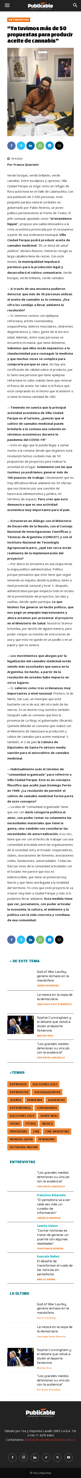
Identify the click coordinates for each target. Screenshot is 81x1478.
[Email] (59, 146)
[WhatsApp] (40, 146)
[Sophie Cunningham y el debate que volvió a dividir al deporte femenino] (20, 1025)
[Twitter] (21, 146)
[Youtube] (68, 1457)
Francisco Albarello (51, 1195)
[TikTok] (46, 1457)
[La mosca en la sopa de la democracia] (20, 1002)
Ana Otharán (46, 1279)
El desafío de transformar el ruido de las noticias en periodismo (55, 1267)
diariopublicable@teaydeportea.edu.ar (50, 1440)
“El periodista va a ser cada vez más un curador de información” (53, 1206)
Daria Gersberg (48, 985)
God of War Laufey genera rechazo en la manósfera (53, 976)
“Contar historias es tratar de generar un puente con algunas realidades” (53, 1237)
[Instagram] (24, 1457)
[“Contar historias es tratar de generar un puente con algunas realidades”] (20, 1233)
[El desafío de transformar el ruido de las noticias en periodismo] (20, 1264)
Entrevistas (19, 20)
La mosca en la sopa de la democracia (54, 997)
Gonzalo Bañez (48, 1256)
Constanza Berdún (50, 1248)
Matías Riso (45, 1036)
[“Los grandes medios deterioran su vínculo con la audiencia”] (20, 1051)
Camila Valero (47, 1225)
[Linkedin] (30, 146)
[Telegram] (49, 146)
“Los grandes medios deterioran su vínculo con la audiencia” (53, 1048)
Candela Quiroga (48, 1218)
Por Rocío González (51, 1057)
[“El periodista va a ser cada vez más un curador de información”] (20, 1203)
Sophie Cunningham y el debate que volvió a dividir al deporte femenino (54, 1024)
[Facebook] (11, 146)
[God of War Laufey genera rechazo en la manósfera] (20, 979)
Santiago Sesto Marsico (54, 1004)
